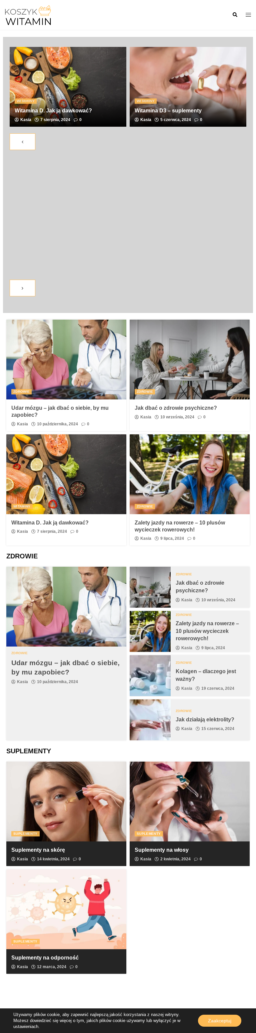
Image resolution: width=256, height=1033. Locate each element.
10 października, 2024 (57, 424)
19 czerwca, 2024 (217, 688)
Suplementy (25, 833)
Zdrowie (21, 391)
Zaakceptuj (219, 1020)
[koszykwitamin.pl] (28, 14)
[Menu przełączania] (248, 15)
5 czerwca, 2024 (175, 120)
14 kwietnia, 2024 (53, 859)
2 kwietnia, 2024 (175, 859)
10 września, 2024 (177, 417)
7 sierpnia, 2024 (55, 120)
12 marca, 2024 (51, 967)
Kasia (25, 120)
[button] (234, 15)
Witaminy (26, 101)
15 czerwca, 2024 (217, 729)
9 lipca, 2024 (172, 538)
